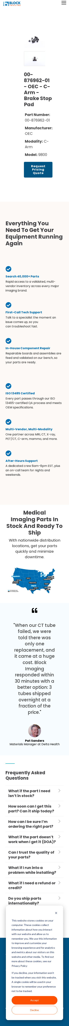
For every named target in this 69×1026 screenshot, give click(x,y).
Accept (34, 1000)
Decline (34, 1010)
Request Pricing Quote (38, 169)
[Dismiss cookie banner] (56, 913)
